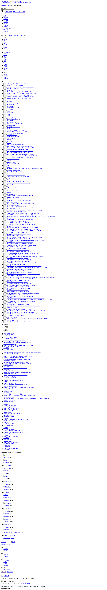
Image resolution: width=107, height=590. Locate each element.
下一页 (13, 542)
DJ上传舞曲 (6, 560)
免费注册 (6, 1)
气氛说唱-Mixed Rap (8, 415)
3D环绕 (5, 70)
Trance (5, 64)
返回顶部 (5, 588)
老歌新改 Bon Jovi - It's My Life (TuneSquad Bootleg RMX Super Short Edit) (25, 298)
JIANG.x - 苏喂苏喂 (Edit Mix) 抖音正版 (13, 394)
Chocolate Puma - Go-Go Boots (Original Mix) (14, 340)
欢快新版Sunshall (11, 122)
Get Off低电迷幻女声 (8, 416)
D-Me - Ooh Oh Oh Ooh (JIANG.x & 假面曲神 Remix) (20, 203)
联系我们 (5, 556)
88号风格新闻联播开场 (9, 360)
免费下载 (5, 31)
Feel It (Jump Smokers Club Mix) (11, 346)
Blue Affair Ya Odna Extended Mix (15, 144)
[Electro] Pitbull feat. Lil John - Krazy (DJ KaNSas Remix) (21, 96)
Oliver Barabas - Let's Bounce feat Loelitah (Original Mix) (21, 278)
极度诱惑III (10, 120)
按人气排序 (6, 75)
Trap (4, 51)
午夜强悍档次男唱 (8, 425)
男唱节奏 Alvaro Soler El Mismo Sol (16, 235)
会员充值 (10, 2)
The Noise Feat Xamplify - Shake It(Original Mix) (18, 176)
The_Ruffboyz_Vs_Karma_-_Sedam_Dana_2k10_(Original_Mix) (22, 155)
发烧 (21, 12)
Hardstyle (5, 45)
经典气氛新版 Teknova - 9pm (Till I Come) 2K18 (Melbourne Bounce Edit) (25, 213)
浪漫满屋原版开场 (8, 401)
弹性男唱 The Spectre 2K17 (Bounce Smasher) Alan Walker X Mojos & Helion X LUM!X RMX (30, 299)
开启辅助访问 (4, 2)
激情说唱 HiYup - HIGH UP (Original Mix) (17, 258)
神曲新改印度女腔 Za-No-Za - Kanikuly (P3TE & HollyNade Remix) (23, 274)
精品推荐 (5, 78)
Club (14, 35)
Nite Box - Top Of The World (14, 191)
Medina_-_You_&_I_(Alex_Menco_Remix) (17, 149)
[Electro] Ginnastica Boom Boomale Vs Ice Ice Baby (15, 375)
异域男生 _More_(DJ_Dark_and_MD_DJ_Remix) (19, 309)
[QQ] (2, 576)
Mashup (5, 44)
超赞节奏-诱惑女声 (8, 365)
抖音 (6, 12)
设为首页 (15, 2)
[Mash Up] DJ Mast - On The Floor (11, 388)
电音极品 (5, 422)
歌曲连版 (5, 22)
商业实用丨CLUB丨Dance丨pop (11, 532)
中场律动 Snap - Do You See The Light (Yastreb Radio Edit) (21, 245)
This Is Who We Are (12, 317)
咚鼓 (16, 12)
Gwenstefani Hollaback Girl (9, 391)
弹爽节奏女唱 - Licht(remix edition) (15, 315)
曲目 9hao (9, 141)
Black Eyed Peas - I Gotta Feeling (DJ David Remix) (19, 84)
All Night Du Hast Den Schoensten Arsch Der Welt (19, 200)
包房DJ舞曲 (6, 516)
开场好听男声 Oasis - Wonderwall (15, 226)
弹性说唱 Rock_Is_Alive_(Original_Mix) (17, 302)
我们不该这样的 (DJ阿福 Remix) (15, 275)
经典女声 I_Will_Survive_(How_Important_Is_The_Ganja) (21, 285)
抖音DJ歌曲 (6, 462)
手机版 (10, 1)
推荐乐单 (7, 28)
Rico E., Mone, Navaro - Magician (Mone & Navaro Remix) (17, 372)
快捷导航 (28, 2)
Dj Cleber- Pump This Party (13, 208)
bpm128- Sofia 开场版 (12, 320)
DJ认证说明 (6, 563)
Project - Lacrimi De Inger (9, 344)
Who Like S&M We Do (9, 334)
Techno (5, 62)
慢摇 (14, 12)
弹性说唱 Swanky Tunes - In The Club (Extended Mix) (20, 242)
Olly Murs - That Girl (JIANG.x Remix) (16, 264)
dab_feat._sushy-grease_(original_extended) (17, 187)
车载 (24, 12)
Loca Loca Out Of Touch (13, 197)
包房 (19, 12)
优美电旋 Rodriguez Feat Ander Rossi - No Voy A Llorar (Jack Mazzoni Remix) (26, 310)
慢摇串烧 (5, 17)
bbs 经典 (9, 160)
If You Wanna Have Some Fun (10, 353)
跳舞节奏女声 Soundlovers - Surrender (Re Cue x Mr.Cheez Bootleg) (23, 227)
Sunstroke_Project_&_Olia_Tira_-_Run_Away (18, 152)
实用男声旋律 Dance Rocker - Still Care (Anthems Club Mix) (21, 224)
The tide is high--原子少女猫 (10, 337)
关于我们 (5, 549)
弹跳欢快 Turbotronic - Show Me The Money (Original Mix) (21, 262)
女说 (8, 178)
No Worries (6, 350)
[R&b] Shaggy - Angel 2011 (10, 376)
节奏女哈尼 (10, 117)
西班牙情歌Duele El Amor (9, 373)
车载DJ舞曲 (6, 511)
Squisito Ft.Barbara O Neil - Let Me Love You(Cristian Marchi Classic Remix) (25, 168)
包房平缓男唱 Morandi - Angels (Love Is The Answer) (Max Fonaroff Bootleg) (25, 240)
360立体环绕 (6, 468)
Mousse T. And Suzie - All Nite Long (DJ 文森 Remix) (20, 95)
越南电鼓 (5, 68)
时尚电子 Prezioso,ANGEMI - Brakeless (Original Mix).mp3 (21, 312)
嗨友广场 (5, 29)
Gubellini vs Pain (7, 336)
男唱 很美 (9, 139)
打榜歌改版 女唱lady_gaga (13, 119)
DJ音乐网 (6, 576)
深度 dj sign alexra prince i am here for (12, 413)
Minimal (5, 47)
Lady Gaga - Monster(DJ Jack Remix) (16, 175)
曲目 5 (8, 186)
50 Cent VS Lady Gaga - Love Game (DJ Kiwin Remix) (20, 92)
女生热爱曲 (6, 348)
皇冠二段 (9, 128)
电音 (11, 12)
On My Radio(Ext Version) (13, 159)
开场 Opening (6, 66)
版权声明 (5, 550)
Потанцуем (10, 101)
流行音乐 (5, 26)
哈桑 (8, 111)
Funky (4, 57)
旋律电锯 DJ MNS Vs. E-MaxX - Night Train (18, 280)
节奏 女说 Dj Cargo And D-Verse (15, 133)
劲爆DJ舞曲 (6, 500)
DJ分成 (5, 562)
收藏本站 (20, 2)
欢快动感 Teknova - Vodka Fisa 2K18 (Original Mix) (19, 272)
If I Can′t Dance (11, 162)
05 (7, 189)
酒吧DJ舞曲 (6, 489)
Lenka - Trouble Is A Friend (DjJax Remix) (17, 171)
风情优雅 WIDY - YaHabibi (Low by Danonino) (18, 291)
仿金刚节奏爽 (10, 104)
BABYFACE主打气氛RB (9, 377)
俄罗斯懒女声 (10, 106)
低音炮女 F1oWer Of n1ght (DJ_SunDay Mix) (14, 357)
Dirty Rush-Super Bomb (9, 333)
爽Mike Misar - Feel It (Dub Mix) (15, 123)
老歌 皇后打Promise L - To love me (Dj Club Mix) (19, 131)
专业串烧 (5, 20)
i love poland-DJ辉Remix (13, 205)
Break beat (5, 60)
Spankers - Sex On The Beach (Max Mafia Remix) (15, 368)
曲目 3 (8, 173)
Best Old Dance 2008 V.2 (9, 338)
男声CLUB (10, 184)
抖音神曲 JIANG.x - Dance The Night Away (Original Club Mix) (18, 387)
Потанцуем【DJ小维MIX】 (14, 103)
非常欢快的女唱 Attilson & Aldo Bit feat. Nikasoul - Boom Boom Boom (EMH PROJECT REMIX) (31, 277)
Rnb (4, 48)
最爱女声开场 (6, 446)
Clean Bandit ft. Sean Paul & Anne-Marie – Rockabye (19, 322)
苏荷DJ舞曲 (6, 505)
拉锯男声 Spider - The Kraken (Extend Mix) (17, 290)
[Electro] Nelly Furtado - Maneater (11, 408)
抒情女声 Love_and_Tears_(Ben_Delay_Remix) (18, 288)
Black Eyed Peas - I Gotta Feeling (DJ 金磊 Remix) (19, 98)
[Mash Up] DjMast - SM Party (10, 390)
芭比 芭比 (9, 90)
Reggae (5, 49)
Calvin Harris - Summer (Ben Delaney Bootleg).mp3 (15, 362)
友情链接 (5, 565)
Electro (5, 55)
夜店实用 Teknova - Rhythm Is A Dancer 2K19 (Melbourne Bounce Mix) (24, 237)
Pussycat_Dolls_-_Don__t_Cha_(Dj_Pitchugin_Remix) (20, 151)
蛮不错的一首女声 (12, 135)
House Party (6, 457)
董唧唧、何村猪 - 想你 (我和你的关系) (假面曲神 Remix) (21, 195)
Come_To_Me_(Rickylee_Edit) (10, 341)
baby (8, 165)
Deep (4, 61)
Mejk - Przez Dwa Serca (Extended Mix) (16, 270)
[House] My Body (7, 412)
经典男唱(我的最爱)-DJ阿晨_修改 (15, 130)
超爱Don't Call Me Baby (13, 136)
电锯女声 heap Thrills (12, 307)
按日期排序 (6, 74)
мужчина (9, 99)
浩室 (8, 12)
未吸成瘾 (5, 381)
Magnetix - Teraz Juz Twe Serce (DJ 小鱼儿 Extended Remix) (21, 93)
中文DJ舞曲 (6, 484)
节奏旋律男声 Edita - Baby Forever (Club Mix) (18, 232)
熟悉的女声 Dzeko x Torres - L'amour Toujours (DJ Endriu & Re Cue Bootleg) (25, 230)
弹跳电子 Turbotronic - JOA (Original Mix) (17, 282)
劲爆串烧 (5, 19)
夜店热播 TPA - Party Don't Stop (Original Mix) (18, 261)
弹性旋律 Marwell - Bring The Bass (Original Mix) (19, 259)
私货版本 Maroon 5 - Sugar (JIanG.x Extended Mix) (19, 283)
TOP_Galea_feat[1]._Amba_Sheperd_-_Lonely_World (20, 157)
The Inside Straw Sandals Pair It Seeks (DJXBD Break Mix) (21, 87)
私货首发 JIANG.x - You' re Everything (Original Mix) (20, 219)
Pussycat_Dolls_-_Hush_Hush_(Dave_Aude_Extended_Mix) (21, 154)
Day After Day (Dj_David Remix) (15, 88)
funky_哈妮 (6, 366)
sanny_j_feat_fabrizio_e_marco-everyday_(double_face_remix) (18, 345)
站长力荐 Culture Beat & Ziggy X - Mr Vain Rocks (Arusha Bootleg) (23, 229)
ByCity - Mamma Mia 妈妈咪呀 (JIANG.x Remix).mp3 (20, 207)
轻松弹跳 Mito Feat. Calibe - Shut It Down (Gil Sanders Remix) (22, 246)
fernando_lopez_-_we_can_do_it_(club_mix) (17, 181)
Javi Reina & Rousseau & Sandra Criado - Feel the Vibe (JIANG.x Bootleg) (24, 210)
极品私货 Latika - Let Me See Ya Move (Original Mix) (20, 214)
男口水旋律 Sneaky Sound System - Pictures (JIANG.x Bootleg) (22, 253)
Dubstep (5, 65)
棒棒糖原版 (6, 369)
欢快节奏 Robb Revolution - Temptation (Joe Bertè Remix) (21, 301)
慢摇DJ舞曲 (6, 527)
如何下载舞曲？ (7, 569)
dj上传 (24, 2)
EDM (4, 42)
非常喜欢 (5, 418)
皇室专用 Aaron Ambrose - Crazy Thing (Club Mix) (19, 251)
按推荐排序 (19, 35)
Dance (4, 40)
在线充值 (5, 554)
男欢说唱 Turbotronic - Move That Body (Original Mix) (20, 243)
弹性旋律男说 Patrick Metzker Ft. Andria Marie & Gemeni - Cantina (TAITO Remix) (27, 267)
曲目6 (8, 167)
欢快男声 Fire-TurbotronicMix (10, 448)
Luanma (9, 192)
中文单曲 (5, 25)
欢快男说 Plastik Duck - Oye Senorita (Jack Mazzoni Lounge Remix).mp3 (24, 314)
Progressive (6, 59)
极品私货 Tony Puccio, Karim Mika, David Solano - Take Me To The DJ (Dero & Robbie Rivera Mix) (31, 216)
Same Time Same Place (8, 370)
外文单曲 (5, 23)
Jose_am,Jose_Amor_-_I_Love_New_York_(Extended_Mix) (21, 147)
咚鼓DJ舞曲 (6, 521)
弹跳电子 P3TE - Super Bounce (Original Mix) (18, 294)
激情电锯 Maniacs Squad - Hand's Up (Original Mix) (19, 238)
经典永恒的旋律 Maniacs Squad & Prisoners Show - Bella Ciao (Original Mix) (25, 256)
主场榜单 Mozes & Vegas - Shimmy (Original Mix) (19, 234)
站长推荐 (5, 495)
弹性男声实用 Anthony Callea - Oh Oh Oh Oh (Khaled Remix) (22, 222)
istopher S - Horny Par (8, 410)
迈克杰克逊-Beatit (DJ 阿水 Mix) (15, 107)
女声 (8, 115)
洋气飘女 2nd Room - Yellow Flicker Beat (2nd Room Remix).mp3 (23, 293)
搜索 (2, 7)
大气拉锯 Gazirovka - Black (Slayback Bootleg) (18, 250)
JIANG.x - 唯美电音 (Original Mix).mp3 (16, 211)
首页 (4, 16)
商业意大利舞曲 (11, 112)
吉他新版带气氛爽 (12, 194)
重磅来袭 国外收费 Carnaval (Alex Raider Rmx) (18, 286)
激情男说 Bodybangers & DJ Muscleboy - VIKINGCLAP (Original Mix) (24, 266)
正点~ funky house (7, 439)
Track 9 (9, 143)
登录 (2, 1)
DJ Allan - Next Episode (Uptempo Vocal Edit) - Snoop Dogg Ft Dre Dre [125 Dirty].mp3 (28, 318)
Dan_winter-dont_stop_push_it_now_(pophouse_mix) (19, 146)
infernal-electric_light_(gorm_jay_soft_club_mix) (18, 183)
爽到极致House (11, 125)
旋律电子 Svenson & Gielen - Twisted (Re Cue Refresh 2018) (21, 218)
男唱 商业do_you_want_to (13, 127)
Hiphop (5, 39)
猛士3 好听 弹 (11, 138)
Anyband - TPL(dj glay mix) (14, 170)
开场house (9, 114)
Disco (4, 53)
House (4, 43)
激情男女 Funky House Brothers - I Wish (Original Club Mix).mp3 (19, 395)
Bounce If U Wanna (8, 349)
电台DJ (5, 473)
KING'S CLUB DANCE (13, 163)
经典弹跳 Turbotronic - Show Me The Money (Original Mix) (21, 296)
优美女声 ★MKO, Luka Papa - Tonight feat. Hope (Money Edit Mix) (23, 306)
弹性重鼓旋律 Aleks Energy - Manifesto (16, 221)
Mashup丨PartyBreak (8, 538)
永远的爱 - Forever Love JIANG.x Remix (17, 248)
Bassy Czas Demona (12, 202)
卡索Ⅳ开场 (10, 109)
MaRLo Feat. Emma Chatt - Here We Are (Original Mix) (20, 269)
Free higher (10, 199)
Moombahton (6, 52)
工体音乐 (5, 478)
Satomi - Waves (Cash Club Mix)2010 (16, 85)
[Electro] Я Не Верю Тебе (9, 383)
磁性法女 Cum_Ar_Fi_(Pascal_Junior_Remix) (18, 304)
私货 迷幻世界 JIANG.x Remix (14, 254)
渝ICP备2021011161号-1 (26, 583)
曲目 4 (8, 179)
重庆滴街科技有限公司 (18, 1)
